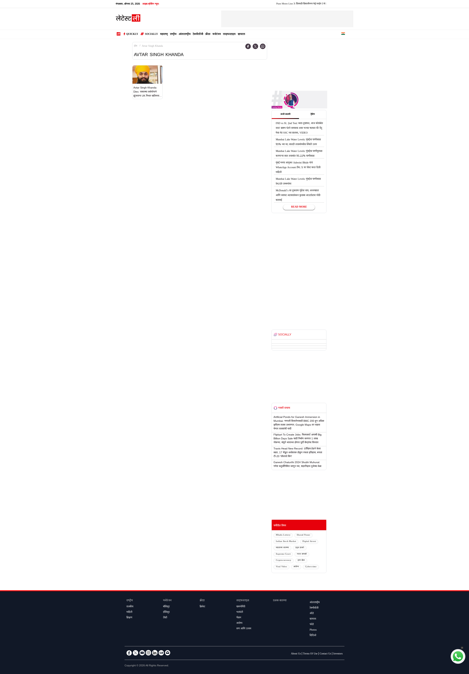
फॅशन (238, 618)
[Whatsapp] (262, 46)
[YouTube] (142, 652)
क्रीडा (207, 34)
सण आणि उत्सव (243, 629)
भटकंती (239, 612)
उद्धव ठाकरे (299, 547)
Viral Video (281, 566)
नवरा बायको (302, 554)
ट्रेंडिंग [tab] (313, 114)
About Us (296, 654)
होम (135, 46)
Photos (313, 630)
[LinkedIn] (155, 652)
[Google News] (161, 652)
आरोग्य (296, 566)
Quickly (132, 34)
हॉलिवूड (166, 612)
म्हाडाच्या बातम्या (282, 547)
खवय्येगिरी (240, 607)
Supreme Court (283, 554)
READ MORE (299, 207)
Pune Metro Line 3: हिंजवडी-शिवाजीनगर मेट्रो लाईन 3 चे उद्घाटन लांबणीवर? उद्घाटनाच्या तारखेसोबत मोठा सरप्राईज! (309, 4)
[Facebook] (248, 46)
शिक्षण (129, 618)
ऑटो (312, 614)
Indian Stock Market (286, 541)
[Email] (167, 652)
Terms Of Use (310, 654)
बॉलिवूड (166, 607)
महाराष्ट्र (164, 34)
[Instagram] (148, 652)
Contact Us (325, 654)
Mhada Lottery (283, 535)
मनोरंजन (217, 34)
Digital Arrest (309, 541)
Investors (338, 654)
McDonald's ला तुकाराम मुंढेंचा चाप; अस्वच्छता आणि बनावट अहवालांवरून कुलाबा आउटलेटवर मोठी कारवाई (298, 195)
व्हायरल (241, 34)
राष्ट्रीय (173, 34)
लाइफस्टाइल (229, 34)
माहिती (129, 612)
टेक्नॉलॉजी (198, 34)
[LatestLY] (128, 19)
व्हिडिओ (313, 636)
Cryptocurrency (283, 560)
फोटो (312, 625)
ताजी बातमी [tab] (285, 114)
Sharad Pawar (303, 535)
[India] (343, 34)
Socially (151, 34)
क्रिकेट (202, 607)
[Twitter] (255, 46)
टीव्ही (165, 618)
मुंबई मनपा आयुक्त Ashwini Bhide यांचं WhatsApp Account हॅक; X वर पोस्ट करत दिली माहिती (298, 168)
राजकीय (129, 607)
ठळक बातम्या (280, 601)
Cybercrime (311, 566)
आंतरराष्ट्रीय (185, 34)
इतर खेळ (301, 560)
